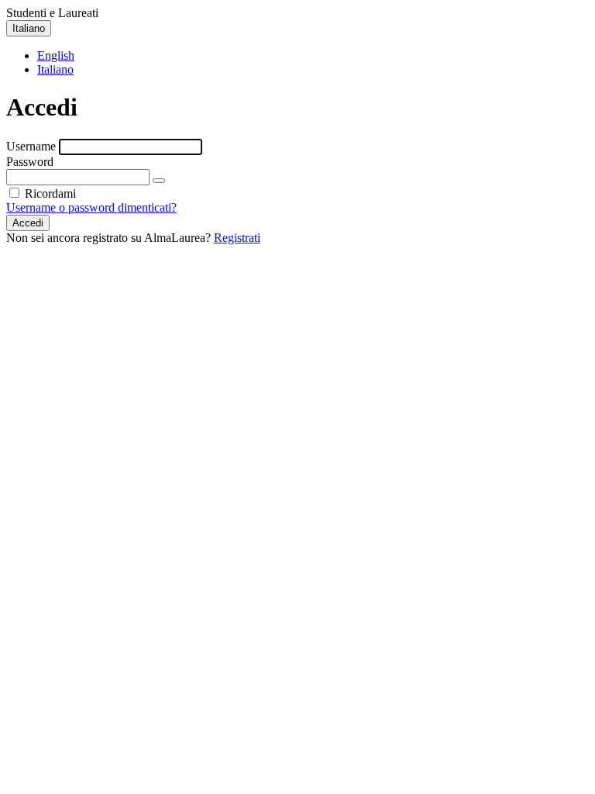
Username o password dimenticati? (91, 207)
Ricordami (49, 193)
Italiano (28, 28)
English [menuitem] (55, 55)
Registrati (237, 237)
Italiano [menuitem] (55, 69)
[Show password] (159, 180)
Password (29, 161)
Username (31, 146)
